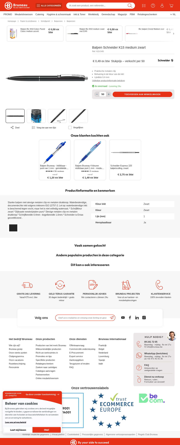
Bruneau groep (15, 349)
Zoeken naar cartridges (46, 367)
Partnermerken (43, 374)
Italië (101, 363)
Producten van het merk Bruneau (51, 345)
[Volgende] (84, 77)
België (101, 349)
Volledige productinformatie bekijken (108, 80)
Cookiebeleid (73, 434)
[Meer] (108, 94)
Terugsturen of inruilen (79, 363)
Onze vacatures (16, 360)
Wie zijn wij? (14, 345)
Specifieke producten (45, 360)
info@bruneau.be (154, 347)
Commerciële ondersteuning (82, 349)
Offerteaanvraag (76, 345)
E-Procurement (76, 352)
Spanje (102, 360)
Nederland (103, 352)
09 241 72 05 (150, 342)
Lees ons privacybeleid (15, 422)
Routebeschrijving (17, 363)
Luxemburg (104, 356)
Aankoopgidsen (76, 360)
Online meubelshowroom (47, 378)
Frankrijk (103, 345)
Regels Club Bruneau (148, 434)
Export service (76, 356)
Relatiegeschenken (44, 363)
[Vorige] (9, 77)
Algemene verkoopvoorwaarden (120, 434)
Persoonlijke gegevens (92, 434)
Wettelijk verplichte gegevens (35, 434)
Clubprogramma (16, 356)
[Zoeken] (130, 5)
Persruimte (14, 367)
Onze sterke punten (18, 352)
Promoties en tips (44, 356)
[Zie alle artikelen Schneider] (165, 60)
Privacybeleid (58, 434)
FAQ (71, 367)
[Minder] (96, 94)
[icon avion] (111, 318)
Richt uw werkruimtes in (47, 352)
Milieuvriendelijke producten (48, 349)
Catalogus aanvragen (45, 371)
